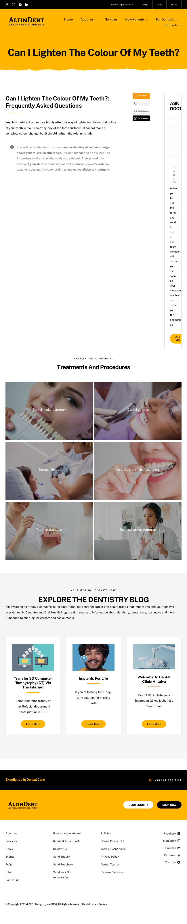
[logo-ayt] (26, 18)
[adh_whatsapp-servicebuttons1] (141, 117)
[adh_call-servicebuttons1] (141, 102)
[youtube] (20, 4)
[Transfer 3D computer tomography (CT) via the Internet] (33, 646)
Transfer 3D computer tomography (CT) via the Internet (33, 682)
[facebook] (6, 4)
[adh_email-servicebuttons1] (141, 109)
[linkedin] (26, 4)
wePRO (51, 904)
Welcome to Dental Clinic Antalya (154, 679)
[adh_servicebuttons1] (141, 94)
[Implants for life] (93, 646)
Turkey (103, 904)
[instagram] (13, 4)
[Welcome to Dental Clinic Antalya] (154, 646)
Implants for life (93, 678)
